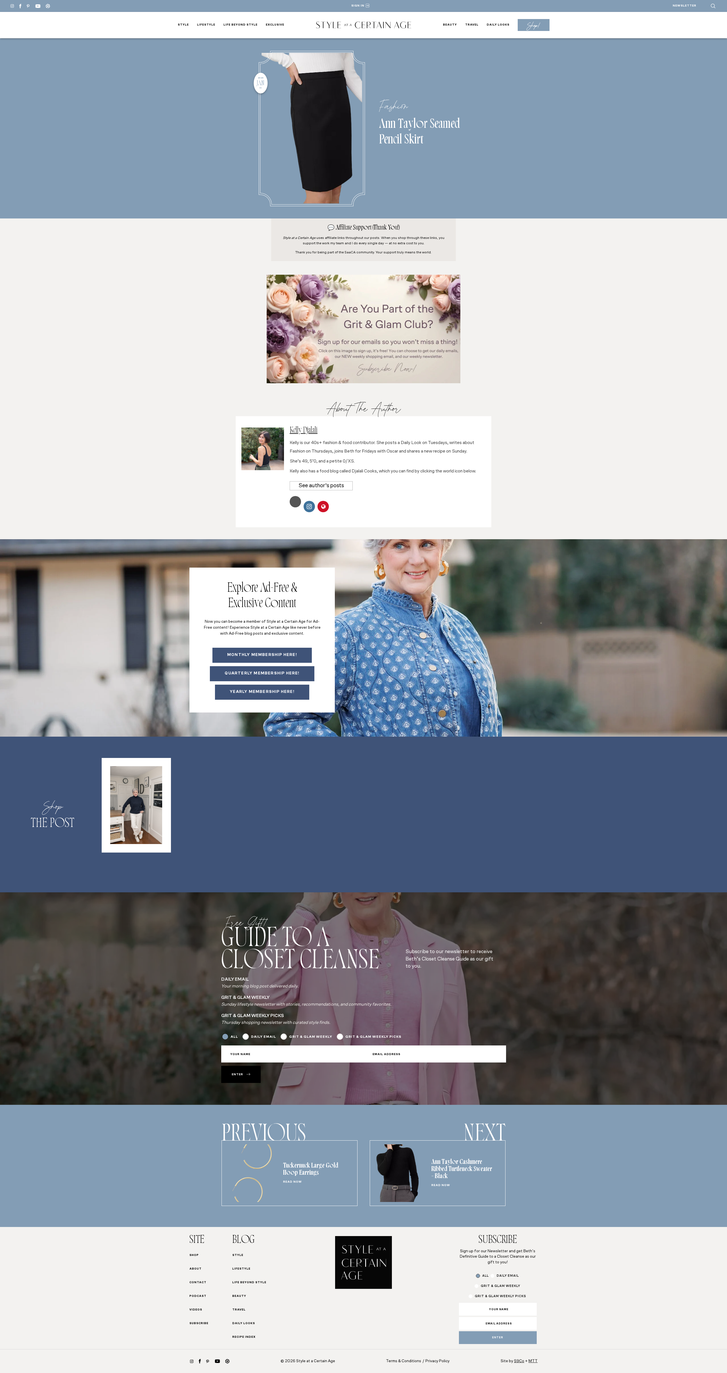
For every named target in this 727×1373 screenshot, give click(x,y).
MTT (533, 1361)
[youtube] (38, 6)
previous (264, 1136)
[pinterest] (28, 6)
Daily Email (263, 1037)
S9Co (519, 1361)
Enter (237, 1074)
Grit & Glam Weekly (310, 1037)
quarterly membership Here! (262, 673)
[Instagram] (12, 6)
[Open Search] (713, 6)
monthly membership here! (262, 655)
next (484, 1136)
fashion (393, 106)
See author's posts (321, 486)
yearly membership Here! (262, 692)
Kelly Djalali (303, 431)
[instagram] (191, 1361)
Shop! (533, 25)
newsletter (684, 5)
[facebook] (20, 6)
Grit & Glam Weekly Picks (373, 1037)
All (234, 1037)
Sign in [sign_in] (357, 5)
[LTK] (48, 6)
